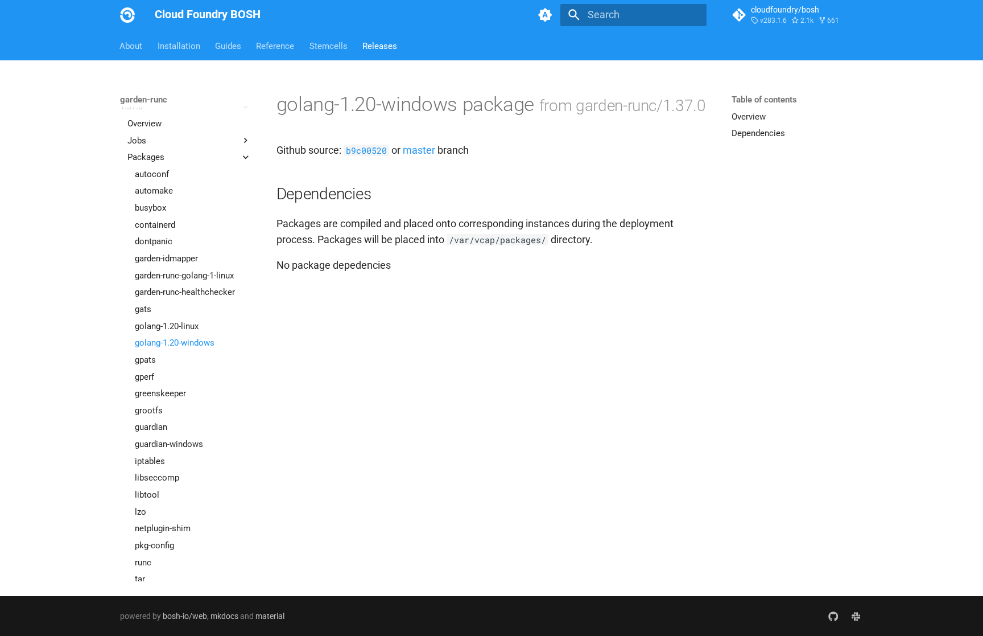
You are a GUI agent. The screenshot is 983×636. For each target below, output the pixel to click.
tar (140, 579)
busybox (150, 208)
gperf (144, 377)
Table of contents (764, 100)
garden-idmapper (166, 258)
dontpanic (153, 241)
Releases (379, 45)
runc (143, 562)
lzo (140, 512)
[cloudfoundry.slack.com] (856, 616)
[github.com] (833, 616)
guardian (151, 427)
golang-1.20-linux (167, 326)
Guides (228, 45)
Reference (276, 45)
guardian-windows (169, 444)
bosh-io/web (185, 616)
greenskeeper (160, 393)
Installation (179, 45)
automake (154, 191)
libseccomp (157, 478)
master (419, 150)
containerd (155, 225)
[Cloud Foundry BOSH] (127, 14)
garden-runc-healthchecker (185, 292)
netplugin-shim (163, 528)
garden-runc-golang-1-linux (184, 275)
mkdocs (224, 616)
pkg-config (154, 545)
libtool (147, 495)
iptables (150, 461)
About (131, 45)
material (269, 616)
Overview (144, 123)
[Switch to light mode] (545, 14)
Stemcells (328, 45)
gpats (145, 360)
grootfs (149, 410)
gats (143, 309)
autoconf (152, 174)
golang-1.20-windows (174, 343)
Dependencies (758, 133)
